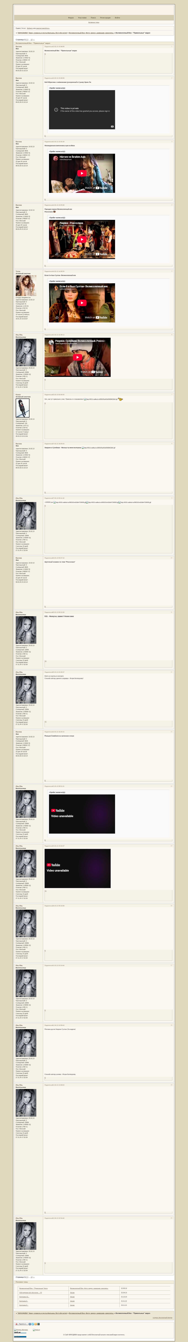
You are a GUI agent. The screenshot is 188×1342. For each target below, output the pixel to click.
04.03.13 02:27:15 (58, 558)
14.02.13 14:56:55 (58, 271)
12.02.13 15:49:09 (58, 78)
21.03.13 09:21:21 (58, 786)
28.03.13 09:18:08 (58, 906)
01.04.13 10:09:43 (58, 1025)
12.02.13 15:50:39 (58, 141)
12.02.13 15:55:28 (58, 205)
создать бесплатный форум (162, 1317)
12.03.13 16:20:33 (58, 732)
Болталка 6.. (23, 1301)
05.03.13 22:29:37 (58, 672)
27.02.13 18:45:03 (58, 443)
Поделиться (48, 46)
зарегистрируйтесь (42, 28)
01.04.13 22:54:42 (58, 1218)
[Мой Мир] (38, 1324)
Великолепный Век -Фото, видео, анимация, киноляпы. (91, 33)
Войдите (30, 28)
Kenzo (18, 395)
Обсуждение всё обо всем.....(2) (30, 1292)
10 (32, 40)
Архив (72, 1292)
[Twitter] (32, 1324)
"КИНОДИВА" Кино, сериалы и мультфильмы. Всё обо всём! (42, 33)
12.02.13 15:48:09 (58, 46)
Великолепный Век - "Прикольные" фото (33, 1288)
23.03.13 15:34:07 (58, 846)
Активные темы (93, 22)
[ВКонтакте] (29, 1324)
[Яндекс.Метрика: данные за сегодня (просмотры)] (21, 1330)
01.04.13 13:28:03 (58, 1085)
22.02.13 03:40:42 (58, 394)
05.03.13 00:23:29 (58, 612)
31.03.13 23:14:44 (58, 965)
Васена (19, 47)
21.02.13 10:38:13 (58, 335)
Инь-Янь (19, 335)
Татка (18, 271)
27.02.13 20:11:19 (58, 498)
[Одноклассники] (35, 1324)
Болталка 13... (24, 1297)
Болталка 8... (23, 1305)
